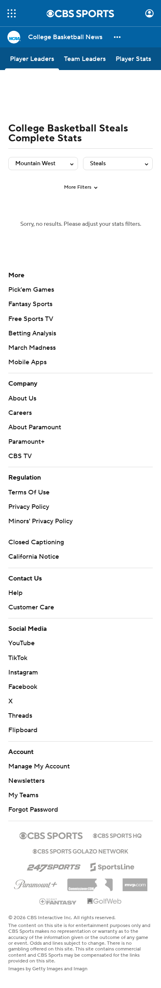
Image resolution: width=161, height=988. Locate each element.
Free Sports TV (30, 319)
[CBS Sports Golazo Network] (80, 850)
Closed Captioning (36, 542)
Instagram (23, 672)
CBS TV (20, 456)
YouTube (21, 643)
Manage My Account (39, 766)
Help (15, 593)
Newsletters (26, 781)
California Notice (33, 557)
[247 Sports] (53, 866)
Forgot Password (33, 809)
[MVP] (135, 882)
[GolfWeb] (104, 901)
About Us (22, 398)
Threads (20, 716)
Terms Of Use (29, 492)
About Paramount (34, 427)
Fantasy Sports (30, 304)
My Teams (23, 795)
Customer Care (31, 607)
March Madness (32, 348)
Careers (20, 413)
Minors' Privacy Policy (40, 521)
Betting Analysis (32, 333)
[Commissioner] (90, 882)
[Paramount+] (35, 883)
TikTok (17, 658)
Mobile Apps (27, 362)
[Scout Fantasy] (58, 901)
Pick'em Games (31, 290)
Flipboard (23, 730)
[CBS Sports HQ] (117, 835)
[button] (11, 13)
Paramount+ (26, 442)
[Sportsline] (112, 866)
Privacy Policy (28, 507)
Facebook (22, 687)
